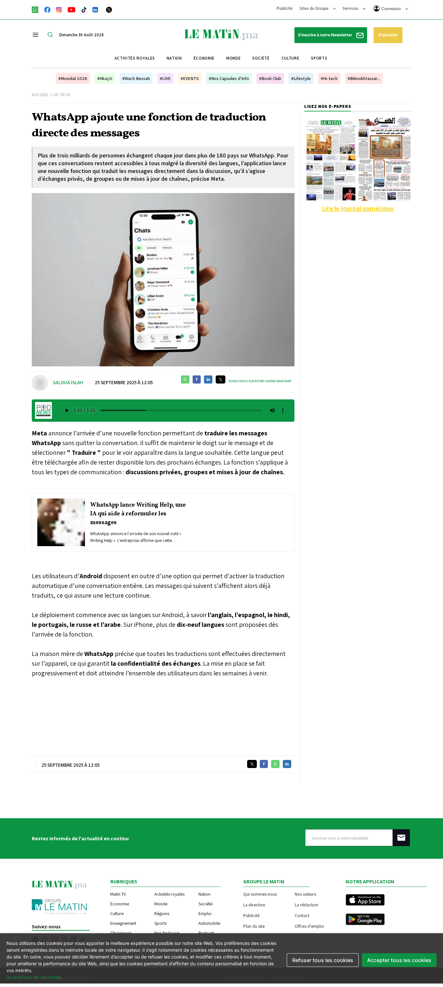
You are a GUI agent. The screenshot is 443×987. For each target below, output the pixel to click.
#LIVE (165, 78)
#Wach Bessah (136, 78)
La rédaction (306, 904)
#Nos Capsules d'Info (229, 78)
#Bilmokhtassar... (364, 78)
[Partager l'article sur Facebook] (197, 379)
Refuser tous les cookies (322, 960)
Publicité (285, 8)
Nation (174, 58)
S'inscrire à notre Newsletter (325, 34)
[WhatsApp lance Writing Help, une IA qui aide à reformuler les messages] (61, 522)
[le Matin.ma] (221, 34)
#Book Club (270, 78)
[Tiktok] (84, 9)
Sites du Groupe (314, 8)
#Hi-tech (329, 78)
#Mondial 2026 (72, 78)
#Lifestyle (301, 78)
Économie (204, 58)
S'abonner (388, 34)
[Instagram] (59, 9)
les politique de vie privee (33, 977)
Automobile (209, 923)
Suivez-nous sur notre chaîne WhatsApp (259, 381)
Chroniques (121, 933)
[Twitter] (109, 9)
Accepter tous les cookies (399, 960)
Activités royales (134, 58)
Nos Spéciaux (166, 933)
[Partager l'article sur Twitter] (220, 379)
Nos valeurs (305, 894)
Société (261, 58)
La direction (254, 904)
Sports (319, 58)
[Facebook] (47, 9)
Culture (290, 58)
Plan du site (254, 926)
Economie (119, 904)
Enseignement (123, 923)
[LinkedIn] (95, 9)
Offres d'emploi (309, 926)
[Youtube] (71, 9)
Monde (233, 58)
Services (350, 8)
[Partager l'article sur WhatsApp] (185, 379)
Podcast (206, 933)
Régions (161, 913)
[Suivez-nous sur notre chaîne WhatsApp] (37, 9)
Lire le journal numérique (358, 208)
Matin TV (118, 894)
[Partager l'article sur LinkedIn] (208, 379)
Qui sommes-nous (260, 894)
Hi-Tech (62, 95)
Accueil (40, 95)
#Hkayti (104, 78)
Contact (302, 915)
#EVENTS (190, 78)
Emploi (204, 913)
